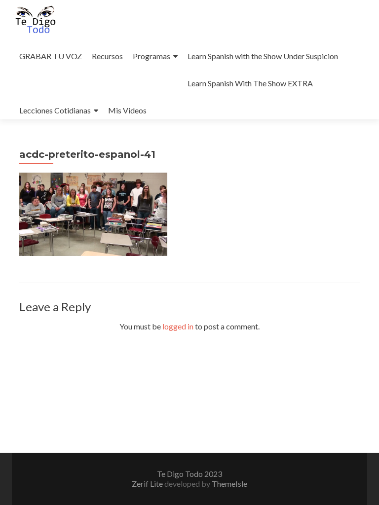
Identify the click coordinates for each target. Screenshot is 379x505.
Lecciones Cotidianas (55, 110)
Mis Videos (127, 110)
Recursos (107, 56)
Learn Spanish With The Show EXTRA (250, 83)
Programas (151, 56)
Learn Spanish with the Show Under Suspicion (263, 56)
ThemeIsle (229, 483)
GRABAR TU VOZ (50, 56)
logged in (177, 326)
